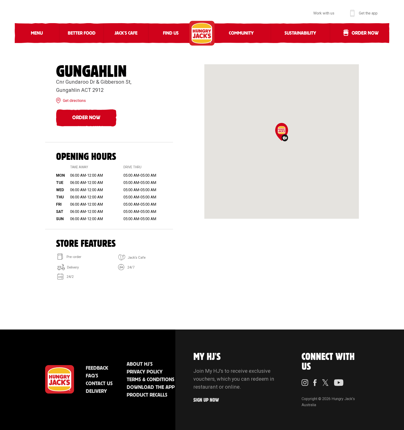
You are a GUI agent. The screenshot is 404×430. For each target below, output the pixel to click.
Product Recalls (147, 395)
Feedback (97, 368)
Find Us (171, 33)
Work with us (323, 13)
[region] (281, 141)
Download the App (151, 387)
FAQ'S (92, 376)
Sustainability (300, 33)
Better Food (81, 33)
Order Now (86, 117)
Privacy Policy (144, 372)
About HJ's (140, 364)
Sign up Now (206, 400)
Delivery (96, 391)
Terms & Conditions (150, 379)
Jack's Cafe (126, 33)
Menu (37, 33)
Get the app (368, 13)
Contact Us (99, 383)
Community (241, 33)
